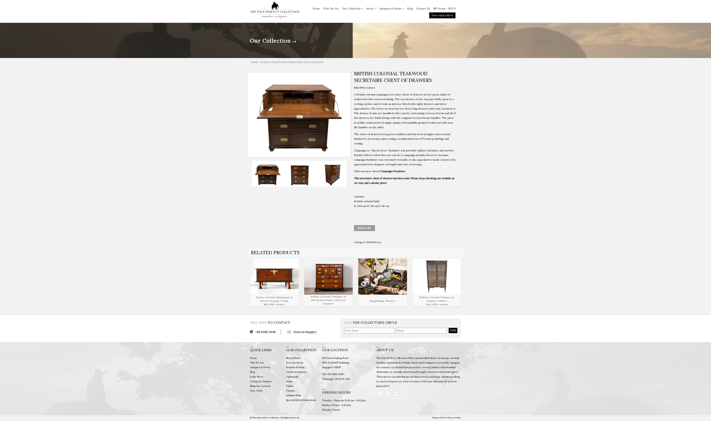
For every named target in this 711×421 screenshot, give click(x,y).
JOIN (453, 330)
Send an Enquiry (304, 332)
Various (290, 390)
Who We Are (331, 8)
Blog (410, 8)
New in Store (293, 358)
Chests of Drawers (296, 371)
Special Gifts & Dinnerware (301, 400)
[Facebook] (380, 393)
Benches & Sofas (295, 367)
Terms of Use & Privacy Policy (446, 417)
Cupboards (292, 376)
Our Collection (351, 8)
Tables (290, 385)
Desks (289, 381)
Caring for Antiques (261, 381)
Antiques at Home (390, 8)
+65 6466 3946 (265, 332)
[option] (299, 115)
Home (316, 8)
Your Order (256, 390)
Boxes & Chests (294, 362)
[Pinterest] (397, 393)
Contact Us (423, 8)
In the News (256, 376)
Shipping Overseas (260, 385)
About (370, 8)
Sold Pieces (374, 242)
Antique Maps (293, 395)
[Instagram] (389, 393)
